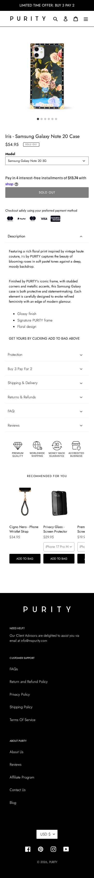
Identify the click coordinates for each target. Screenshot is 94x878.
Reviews (15, 764)
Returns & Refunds (22, 397)
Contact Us (18, 789)
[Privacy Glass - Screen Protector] (58, 503)
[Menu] (86, 19)
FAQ (11, 411)
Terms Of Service (22, 719)
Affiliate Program (22, 777)
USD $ (45, 834)
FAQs (14, 669)
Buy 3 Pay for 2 (20, 368)
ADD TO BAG (24, 559)
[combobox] (47, 161)
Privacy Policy (20, 694)
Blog (13, 802)
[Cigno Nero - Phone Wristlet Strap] (24, 503)
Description (16, 236)
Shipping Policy (21, 707)
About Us (16, 752)
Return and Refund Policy (29, 681)
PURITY (53, 862)
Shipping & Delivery (23, 382)
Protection (15, 354)
